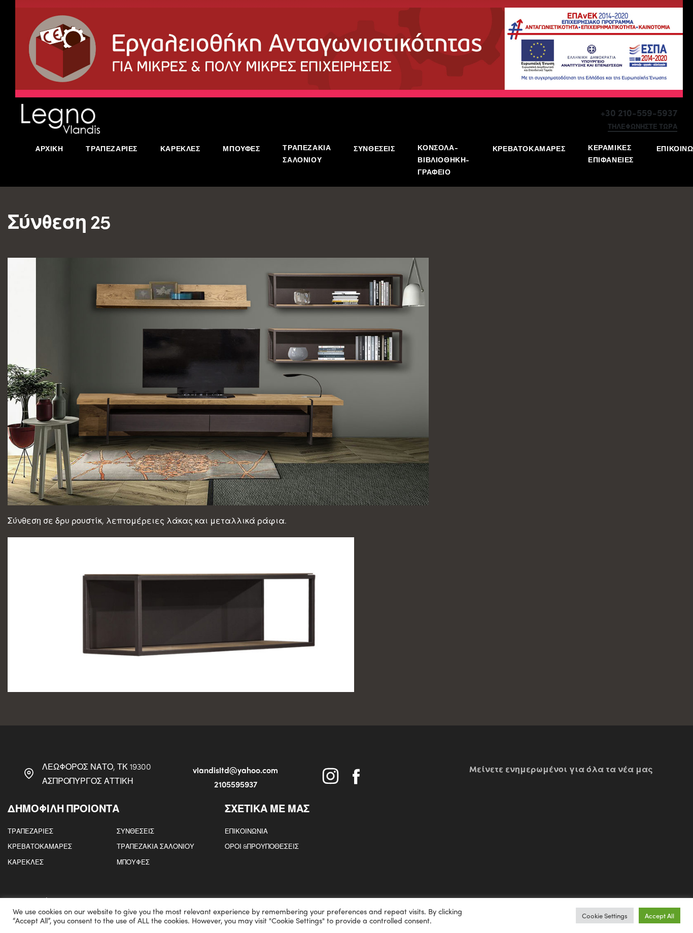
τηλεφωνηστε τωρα (642, 127)
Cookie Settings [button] (605, 915)
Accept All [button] (659, 915)
